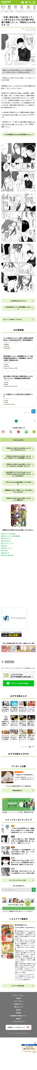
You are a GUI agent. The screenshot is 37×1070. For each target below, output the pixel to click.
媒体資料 (18, 1018)
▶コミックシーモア (7, 543)
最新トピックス (18, 1007)
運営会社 (18, 1010)
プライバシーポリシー (18, 995)
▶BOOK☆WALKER (7, 555)
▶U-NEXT (4, 550)
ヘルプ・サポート (18, 1001)
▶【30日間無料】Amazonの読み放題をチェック (18, 134)
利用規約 (18, 998)
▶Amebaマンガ (6, 538)
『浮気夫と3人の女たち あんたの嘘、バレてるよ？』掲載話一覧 (18, 499)
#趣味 (23, 28)
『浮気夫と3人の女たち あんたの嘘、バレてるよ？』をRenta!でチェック (18, 449)
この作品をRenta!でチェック (18, 301)
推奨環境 (18, 1013)
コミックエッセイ (9, 662)
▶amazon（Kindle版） (8, 534)
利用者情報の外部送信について (18, 1016)
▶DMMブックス (6, 548)
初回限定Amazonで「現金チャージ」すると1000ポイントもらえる (18, 491)
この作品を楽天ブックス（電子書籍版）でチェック (18, 308)
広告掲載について (18, 1004)
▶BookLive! (5, 553)
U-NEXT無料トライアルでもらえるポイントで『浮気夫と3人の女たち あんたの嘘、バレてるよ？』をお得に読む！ (18, 474)
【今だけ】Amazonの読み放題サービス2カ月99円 (18, 483)
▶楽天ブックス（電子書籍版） (11, 536)
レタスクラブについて (18, 1021)
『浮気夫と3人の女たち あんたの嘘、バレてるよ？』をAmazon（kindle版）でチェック (18, 465)
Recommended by (24, 746)
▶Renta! (4, 546)
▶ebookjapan (5, 541)
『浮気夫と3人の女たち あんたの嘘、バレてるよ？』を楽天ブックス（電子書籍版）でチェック (18, 457)
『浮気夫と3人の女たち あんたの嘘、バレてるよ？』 (17, 530)
